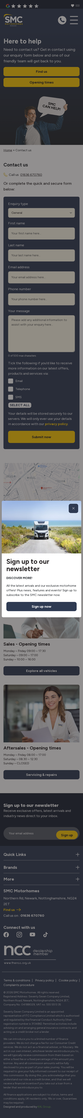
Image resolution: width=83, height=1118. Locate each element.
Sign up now (41, 606)
